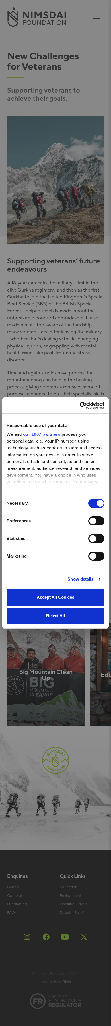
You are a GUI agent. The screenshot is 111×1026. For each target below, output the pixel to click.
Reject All (55, 615)
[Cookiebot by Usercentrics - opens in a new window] (79, 405)
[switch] (96, 520)
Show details (80, 579)
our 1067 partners (42, 434)
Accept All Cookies (55, 597)
